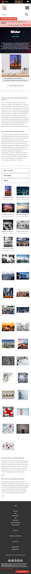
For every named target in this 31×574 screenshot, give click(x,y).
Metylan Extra (15, 549)
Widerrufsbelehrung (15, 522)
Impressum (15, 520)
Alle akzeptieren (22, 571)
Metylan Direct (15, 547)
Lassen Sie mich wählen (7, 568)
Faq (15, 518)
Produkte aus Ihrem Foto (16, 536)
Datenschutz (15, 515)
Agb (16, 513)
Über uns (15, 511)
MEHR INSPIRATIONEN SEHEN (16, 85)
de (16, 1)
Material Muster (15, 525)
